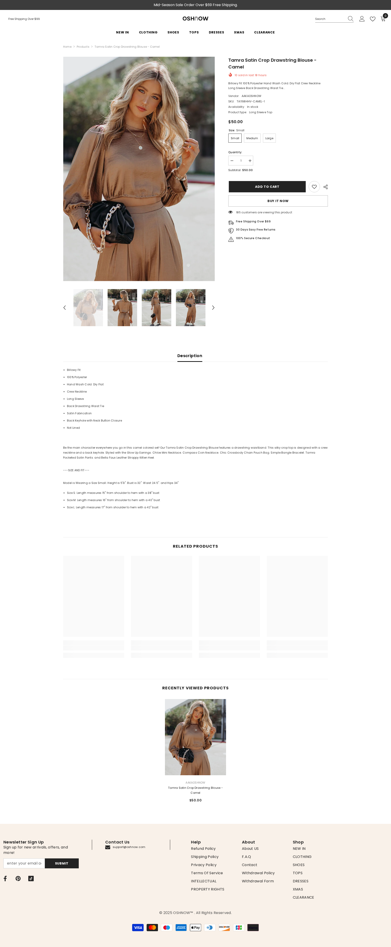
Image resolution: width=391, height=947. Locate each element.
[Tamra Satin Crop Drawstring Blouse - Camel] (195, 737)
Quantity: (235, 152)
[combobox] (330, 19)
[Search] (334, 19)
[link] (314, 186)
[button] (64, 307)
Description (189, 355)
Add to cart (267, 186)
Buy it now (278, 201)
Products (83, 47)
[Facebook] (5, 878)
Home (67, 47)
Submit (62, 863)
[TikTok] (31, 878)
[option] (139, 169)
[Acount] (362, 19)
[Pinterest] (18, 878)
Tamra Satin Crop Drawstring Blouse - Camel (195, 790)
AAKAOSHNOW (251, 96)
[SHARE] (324, 186)
